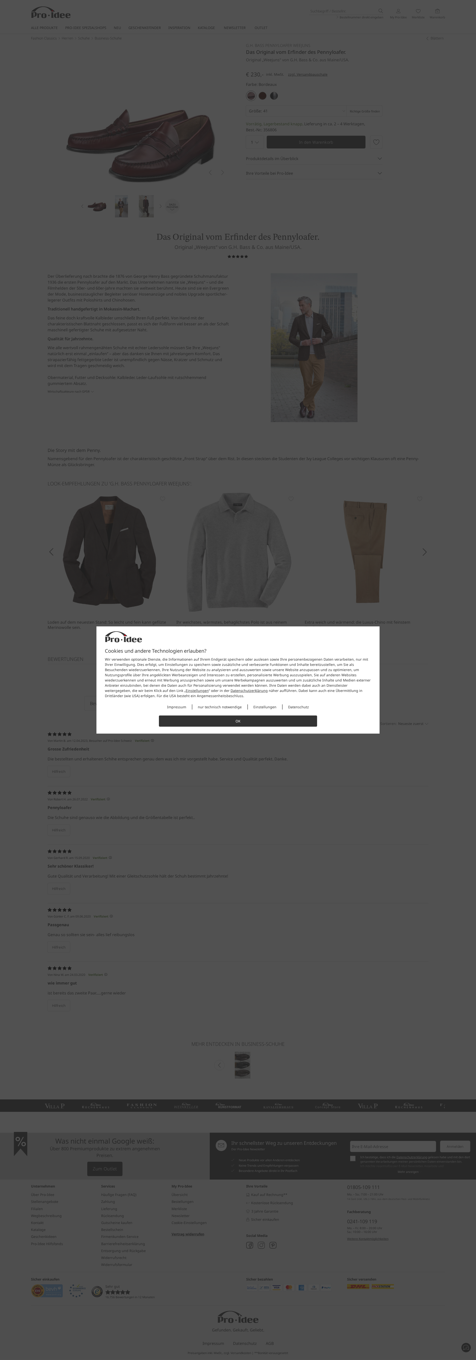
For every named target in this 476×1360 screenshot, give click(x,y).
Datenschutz (298, 707)
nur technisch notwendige (220, 707)
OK (238, 721)
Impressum (176, 707)
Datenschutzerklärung (249, 690)
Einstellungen (197, 690)
